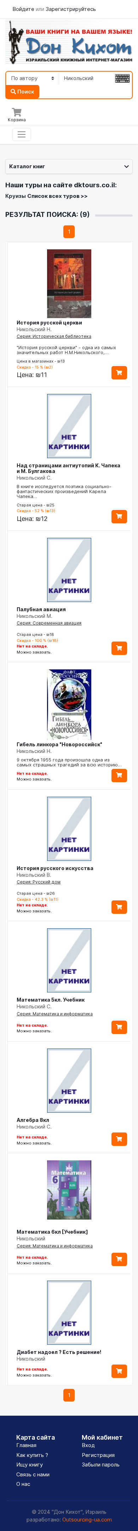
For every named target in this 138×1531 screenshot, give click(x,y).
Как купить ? (32, 1455)
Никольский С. (34, 478)
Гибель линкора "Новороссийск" (59, 744)
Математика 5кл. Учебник (51, 1000)
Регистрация (98, 1455)
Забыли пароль (101, 1464)
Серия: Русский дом (39, 882)
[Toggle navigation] (21, 134)
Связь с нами (33, 1474)
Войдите (24, 9)
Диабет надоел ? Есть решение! (59, 1352)
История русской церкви (49, 323)
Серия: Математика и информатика (55, 1013)
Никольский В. (34, 875)
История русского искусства (55, 868)
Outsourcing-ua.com (87, 1519)
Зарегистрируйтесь (71, 9)
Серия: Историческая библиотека (54, 336)
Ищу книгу (29, 1464)
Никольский (31, 1238)
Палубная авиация (41, 609)
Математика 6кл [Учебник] (52, 1232)
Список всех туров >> (57, 196)
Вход (88, 1445)
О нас (23, 1484)
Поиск (25, 91)
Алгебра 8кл (33, 1120)
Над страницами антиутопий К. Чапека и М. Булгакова (68, 468)
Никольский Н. (34, 329)
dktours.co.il (94, 185)
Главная (26, 1445)
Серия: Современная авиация (49, 623)
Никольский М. (34, 616)
